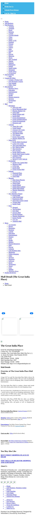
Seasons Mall (16, 212)
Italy (10, 52)
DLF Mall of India (18, 147)
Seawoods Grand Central (20, 200)
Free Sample (12, 83)
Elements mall (16, 123)
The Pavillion (16, 209)
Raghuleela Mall (17, 199)
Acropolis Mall (17, 175)
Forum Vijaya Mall (18, 137)
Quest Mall (15, 176)
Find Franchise (9, 74)
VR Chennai (16, 135)
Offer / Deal (12, 85)
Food (10, 238)
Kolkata (11, 171)
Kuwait (11, 54)
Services (11, 99)
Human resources (14, 97)
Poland (11, 66)
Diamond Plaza (17, 173)
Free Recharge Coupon (16, 81)
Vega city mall (16, 107)
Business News (13, 88)
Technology (12, 100)
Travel (10, 102)
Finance (11, 93)
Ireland (11, 51)
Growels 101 (16, 181)
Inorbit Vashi (16, 204)
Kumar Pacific (16, 218)
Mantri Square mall (18, 114)
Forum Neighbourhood (19, 119)
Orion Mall (15, 112)
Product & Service (10, 273)
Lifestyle (11, 249)
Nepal (10, 58)
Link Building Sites (15, 250)
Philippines (12, 64)
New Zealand (13, 59)
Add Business (9, 23)
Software (11, 261)
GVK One (15, 166)
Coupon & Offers (10, 78)
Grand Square (16, 128)
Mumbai (11, 178)
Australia (11, 28)
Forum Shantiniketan (18, 118)
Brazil (10, 30)
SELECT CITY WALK (19, 159)
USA (10, 268)
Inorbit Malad (16, 185)
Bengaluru (12, 106)
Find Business (9, 25)
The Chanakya (16, 149)
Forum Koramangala (18, 121)
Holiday (11, 242)
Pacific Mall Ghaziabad (19, 142)
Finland (11, 44)
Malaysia (11, 56)
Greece (11, 47)
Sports (10, 263)
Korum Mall (16, 195)
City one (15, 219)
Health (11, 95)
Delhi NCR (12, 140)
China (10, 37)
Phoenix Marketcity (18, 190)
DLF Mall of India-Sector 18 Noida (18, 440)
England (11, 42)
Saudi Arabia (13, 68)
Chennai (11, 124)
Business (11, 230)
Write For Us (9, 6)
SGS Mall (15, 211)
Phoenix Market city (18, 138)
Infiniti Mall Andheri (18, 187)
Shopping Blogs (13, 271)
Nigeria (11, 61)
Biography (12, 228)
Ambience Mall (17, 156)
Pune (10, 206)
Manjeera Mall (16, 164)
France (11, 45)
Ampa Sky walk (17, 126)
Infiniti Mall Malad (18, 188)
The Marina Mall (17, 133)
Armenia (11, 27)
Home (7, 3)
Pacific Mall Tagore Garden (20, 154)
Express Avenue (17, 131)
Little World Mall (17, 197)
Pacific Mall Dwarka (18, 152)
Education (12, 90)
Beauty (11, 226)
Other (10, 256)
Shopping (11, 259)
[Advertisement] (17, 305)
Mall (6, 104)
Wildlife (11, 269)
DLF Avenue (16, 150)
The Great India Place (19, 145)
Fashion (9, 417)
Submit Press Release (12, 10)
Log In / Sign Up (10, 13)
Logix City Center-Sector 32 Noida (19, 442)
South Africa (12, 71)
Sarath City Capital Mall (19, 162)
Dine (19, 419)
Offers (11, 433)
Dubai (10, 39)
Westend (15, 207)
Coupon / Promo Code (15, 80)
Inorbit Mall (16, 116)
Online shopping (14, 254)
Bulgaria (11, 32)
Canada (11, 33)
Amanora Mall (16, 221)
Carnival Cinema (22, 411)
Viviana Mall (16, 202)
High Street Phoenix (18, 180)
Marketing (12, 252)
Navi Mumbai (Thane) (15, 194)
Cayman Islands (13, 35)
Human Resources (14, 244)
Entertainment (13, 92)
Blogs (6, 223)
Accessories (12, 225)
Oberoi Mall (16, 183)
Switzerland (12, 73)
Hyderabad (12, 161)
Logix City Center (18, 143)
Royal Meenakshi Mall (19, 109)
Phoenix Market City (18, 111)
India (10, 49)
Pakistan (11, 63)
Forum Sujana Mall (18, 169)
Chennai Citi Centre (18, 130)
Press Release (9, 87)
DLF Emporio (16, 157)
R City (14, 192)
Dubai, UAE (12, 40)
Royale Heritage (17, 214)
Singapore (12, 70)
